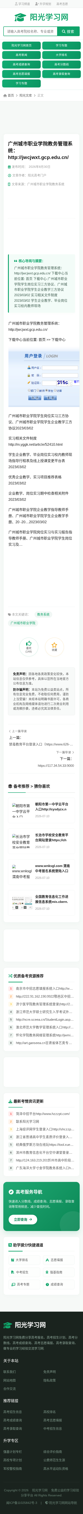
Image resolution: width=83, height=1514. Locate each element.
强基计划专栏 (12, 1451)
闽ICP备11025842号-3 (21, 1503)
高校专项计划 (12, 1460)
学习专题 (61, 45)
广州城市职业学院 (23, 623)
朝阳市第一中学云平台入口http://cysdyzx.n (51, 806)
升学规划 (45, 4)
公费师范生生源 (54, 1460)
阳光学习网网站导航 (62, 1503)
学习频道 (23, 4)
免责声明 (49, 1372)
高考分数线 (61, 64)
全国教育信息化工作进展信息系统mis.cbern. (51, 899)
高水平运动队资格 (55, 1468)
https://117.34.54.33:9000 (56, 765)
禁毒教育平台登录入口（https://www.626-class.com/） (41, 744)
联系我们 (9, 1372)
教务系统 (43, 614)
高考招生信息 (12, 1412)
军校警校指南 (12, 1468)
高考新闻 (21, 55)
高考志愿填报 (21, 74)
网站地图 (9, 1380)
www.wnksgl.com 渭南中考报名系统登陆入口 (52, 868)
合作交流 (9, 1388)
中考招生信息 (52, 1428)
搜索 (70, 31)
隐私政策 (49, 1380)
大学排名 (61, 55)
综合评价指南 (52, 1451)
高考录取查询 (61, 74)
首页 (11, 95)
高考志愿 (62, 4)
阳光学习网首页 (22, 45)
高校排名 (49, 1412)
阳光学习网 (49, 17)
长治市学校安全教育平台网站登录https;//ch (51, 837)
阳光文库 (25, 95)
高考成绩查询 (21, 64)
